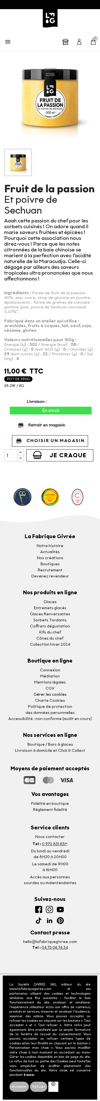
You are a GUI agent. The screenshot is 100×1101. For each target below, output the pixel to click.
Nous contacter (50, 836)
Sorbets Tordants (50, 620)
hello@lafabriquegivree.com (50, 941)
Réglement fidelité (50, 809)
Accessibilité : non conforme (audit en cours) (50, 718)
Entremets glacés (50, 608)
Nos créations (50, 558)
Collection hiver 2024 (50, 644)
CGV (50, 688)
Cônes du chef (50, 638)
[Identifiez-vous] (79, 41)
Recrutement (50, 570)
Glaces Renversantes (50, 614)
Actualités (50, 552)
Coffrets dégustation (50, 626)
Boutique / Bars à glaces (50, 744)
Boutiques (50, 564)
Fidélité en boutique (50, 803)
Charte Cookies (50, 700)
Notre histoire (50, 545)
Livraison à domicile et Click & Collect (50, 750)
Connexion (50, 670)
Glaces (50, 602)
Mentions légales (50, 682)
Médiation (50, 676)
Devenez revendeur (50, 576)
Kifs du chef (50, 632)
